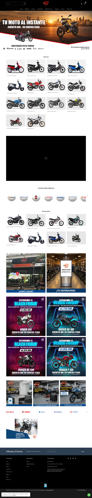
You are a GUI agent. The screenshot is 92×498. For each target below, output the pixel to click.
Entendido (14, 495)
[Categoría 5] (60, 197)
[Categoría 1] (11, 197)
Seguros (57, 9)
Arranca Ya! (69, 9)
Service (33, 9)
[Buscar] (24, 3)
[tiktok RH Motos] (73, 458)
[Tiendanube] (81, 490)
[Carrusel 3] (25, 356)
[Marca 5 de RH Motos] (42, 412)
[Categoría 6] (72, 197)
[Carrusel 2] (66, 316)
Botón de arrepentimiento (49, 490)
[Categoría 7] (84, 197)
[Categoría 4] (48, 197)
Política (28, 461)
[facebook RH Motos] (70, 458)
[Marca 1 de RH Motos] (10, 412)
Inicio (21, 9)
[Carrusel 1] (46, 31)
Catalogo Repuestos (30, 464)
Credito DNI (40, 9)
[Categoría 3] (36, 197)
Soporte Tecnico (49, 9)
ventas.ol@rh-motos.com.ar (52, 466)
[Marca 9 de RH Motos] (74, 412)
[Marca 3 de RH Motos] (26, 412)
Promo (62, 9)
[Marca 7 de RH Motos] (58, 412)
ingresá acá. (42, 490)
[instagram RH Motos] (68, 458)
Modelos (27, 9)
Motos (28, 466)
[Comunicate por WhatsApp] (89, 495)
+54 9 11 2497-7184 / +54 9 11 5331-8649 (55, 464)
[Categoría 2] (23, 197)
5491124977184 (50, 461)
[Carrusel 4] (66, 356)
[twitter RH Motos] (75, 458)
